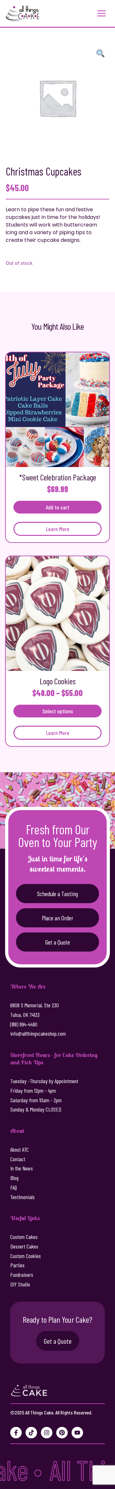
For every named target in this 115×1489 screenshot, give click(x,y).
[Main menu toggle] (101, 13)
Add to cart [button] (57, 507)
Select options (57, 711)
